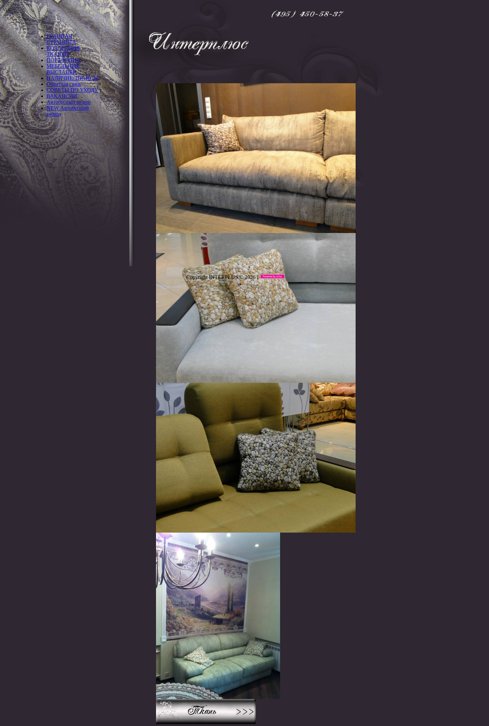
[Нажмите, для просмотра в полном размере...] (256, 230)
